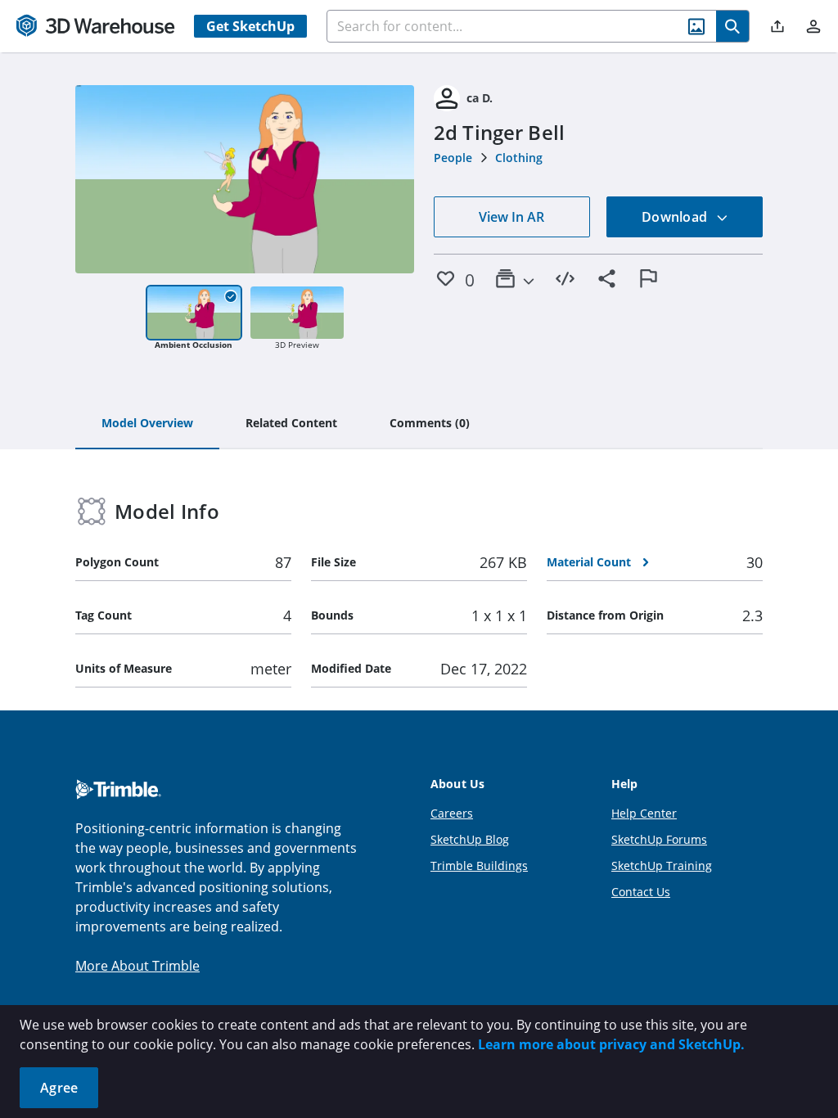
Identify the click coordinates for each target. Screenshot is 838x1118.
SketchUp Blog (469, 839)
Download (676, 217)
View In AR (511, 217)
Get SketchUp (250, 26)
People (453, 157)
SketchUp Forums (659, 839)
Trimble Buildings (479, 865)
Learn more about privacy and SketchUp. (611, 1044)
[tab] (147, 424)
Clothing (519, 157)
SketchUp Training (661, 865)
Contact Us (640, 891)
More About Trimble (137, 966)
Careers (451, 813)
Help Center (644, 813)
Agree (59, 1088)
